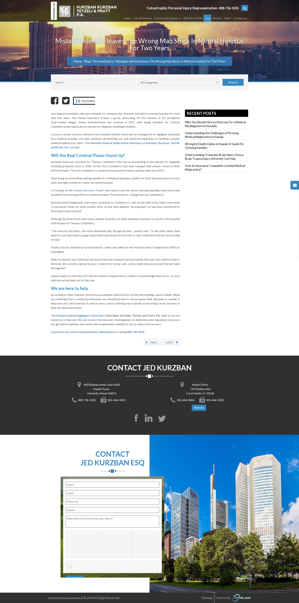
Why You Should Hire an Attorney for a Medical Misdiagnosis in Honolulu (215, 124)
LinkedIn (149, 418)
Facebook (136, 418)
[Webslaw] (241, 597)
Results (216, 18)
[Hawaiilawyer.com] (54, 11)
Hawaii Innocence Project (88, 190)
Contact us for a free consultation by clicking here (83, 331)
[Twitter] (66, 100)
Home (127, 18)
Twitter (162, 418)
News (227, 18)
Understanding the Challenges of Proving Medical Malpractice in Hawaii (212, 135)
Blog (207, 18)
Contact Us (240, 18)
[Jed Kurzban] (88, 11)
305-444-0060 (185, 400)
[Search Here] (244, 8)
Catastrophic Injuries (166, 18)
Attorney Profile (192, 18)
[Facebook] (54, 100)
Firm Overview (142, 18)
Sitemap (207, 598)
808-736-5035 (229, 8)
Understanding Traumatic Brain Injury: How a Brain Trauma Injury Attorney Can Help (214, 156)
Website (199, 407)
